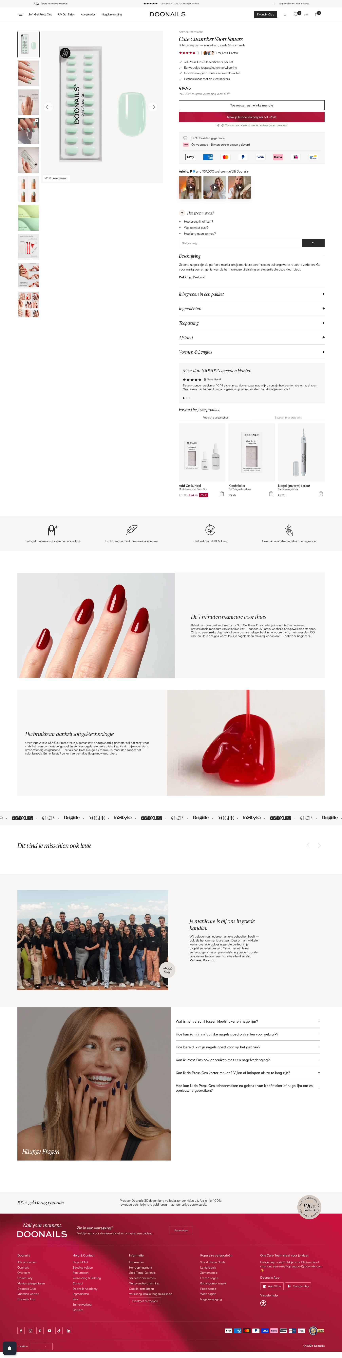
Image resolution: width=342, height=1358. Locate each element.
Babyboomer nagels (213, 1283)
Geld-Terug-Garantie (142, 1272)
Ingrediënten (190, 308)
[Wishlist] (296, 14)
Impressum (136, 1262)
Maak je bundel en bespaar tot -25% (251, 117)
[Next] (153, 107)
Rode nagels (208, 1289)
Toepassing (189, 323)
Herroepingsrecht (140, 1267)
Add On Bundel (190, 486)
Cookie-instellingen (141, 1289)
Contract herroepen (145, 1301)
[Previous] (48, 107)
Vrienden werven (28, 1294)
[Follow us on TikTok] (59, 1330)
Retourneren (80, 1272)
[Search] (285, 14)
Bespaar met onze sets (288, 417)
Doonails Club (265, 14)
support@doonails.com (307, 1266)
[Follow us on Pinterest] (40, 1330)
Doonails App (26, 1299)
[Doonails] (168, 14)
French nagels (209, 1278)
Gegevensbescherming (144, 1283)
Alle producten (26, 1262)
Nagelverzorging (112, 14)
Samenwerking (82, 1304)
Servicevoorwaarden (142, 1278)
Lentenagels (208, 1267)
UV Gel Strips (66, 14)
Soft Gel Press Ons (40, 14)
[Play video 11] (239, 187)
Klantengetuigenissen (31, 1283)
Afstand (186, 337)
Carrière (78, 1310)
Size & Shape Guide (212, 1262)
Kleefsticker (237, 486)
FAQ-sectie (308, 1262)
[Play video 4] (190, 187)
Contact (78, 1283)
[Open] (9, 1348)
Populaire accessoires (215, 417)
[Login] (306, 14)
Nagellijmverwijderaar (294, 486)
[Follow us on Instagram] (30, 1330)
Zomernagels (209, 1272)
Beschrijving (189, 256)
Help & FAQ (80, 1262)
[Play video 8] (214, 187)
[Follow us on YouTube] (49, 1330)
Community (24, 1278)
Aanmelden (181, 1230)
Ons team (23, 1272)
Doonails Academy (85, 1289)
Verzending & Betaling (87, 1278)
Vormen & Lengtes (195, 352)
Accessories (88, 14)
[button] (187, 53)
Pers (75, 1299)
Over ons (23, 1267)
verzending (209, 93)
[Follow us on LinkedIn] (68, 1330)
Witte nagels (208, 1294)
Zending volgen (83, 1267)
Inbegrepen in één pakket (201, 294)
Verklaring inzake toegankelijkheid (150, 1294)
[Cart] (316, 14)
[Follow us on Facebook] (21, 1330)
